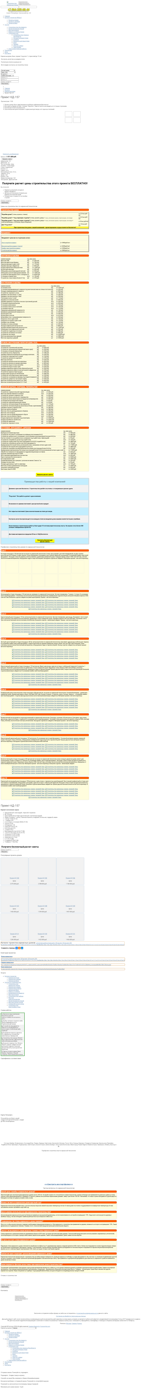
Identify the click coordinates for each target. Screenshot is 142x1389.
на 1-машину (5, 964)
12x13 (107, 944)
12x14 (111, 944)
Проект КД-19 (14, 934)
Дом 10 (4, 778)
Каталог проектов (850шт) (13, 1332)
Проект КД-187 (14, 906)
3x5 (39, 969)
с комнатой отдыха (16, 969)
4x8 (45, 964)
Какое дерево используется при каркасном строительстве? (26, 1212)
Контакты (8, 1365)
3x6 (41, 969)
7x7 (20, 944)
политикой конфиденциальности (87, 1313)
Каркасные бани (14, 981)
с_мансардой (40, 964)
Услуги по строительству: (13, 982)
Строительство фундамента (17, 1340)
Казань (79, 1323)
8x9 (40, 944)
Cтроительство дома (10, 210)
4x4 (43, 969)
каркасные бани (14, 990)
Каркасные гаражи (15, 979)
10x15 (88, 944)
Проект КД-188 (42, 906)
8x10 (43, 944)
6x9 (11, 944)
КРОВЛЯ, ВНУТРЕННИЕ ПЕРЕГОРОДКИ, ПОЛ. (19, 343)
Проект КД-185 (42, 878)
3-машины (19, 964)
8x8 (38, 944)
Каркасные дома (14, 978)
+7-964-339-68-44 (18, 9)
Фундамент (4, 74)
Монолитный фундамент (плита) (12, 246)
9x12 (63, 944)
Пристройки (16, 1359)
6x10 (14, 944)
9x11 (60, 944)
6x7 (7, 944)
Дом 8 (3, 735)
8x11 (46, 944)
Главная (7, 1331)
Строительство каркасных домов (14, 984)
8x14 (52, 944)
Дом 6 (3, 689)
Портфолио (8, 1362)
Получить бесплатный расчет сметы (44, 540)
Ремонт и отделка (14, 991)
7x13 (35, 944)
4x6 (23, 964)
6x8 (9, 944)
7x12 (32, 944)
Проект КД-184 (14, 878)
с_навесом (30, 964)
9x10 (57, 944)
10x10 (70, 944)
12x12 (103, 944)
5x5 (48, 964)
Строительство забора (16, 996)
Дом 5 (3, 663)
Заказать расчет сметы (45, 474)
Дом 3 (3, 614)
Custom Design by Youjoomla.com (39, 1326)
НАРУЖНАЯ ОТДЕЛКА (10, 256)
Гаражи (14, 1355)
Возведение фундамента (16, 993)
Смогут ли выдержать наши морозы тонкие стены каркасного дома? (30, 1230)
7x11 (29, 944)
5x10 (57, 964)
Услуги (7, 1339)
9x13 (66, 944)
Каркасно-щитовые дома (20, 1352)
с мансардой (5, 969)
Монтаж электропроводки (14, 998)
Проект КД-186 (70, 878)
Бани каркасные (6, 967)
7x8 (22, 944)
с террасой (25, 969)
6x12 (17, 944)
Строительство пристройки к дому (15, 1006)
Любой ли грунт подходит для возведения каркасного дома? (26, 1254)
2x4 (32, 969)
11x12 (96, 944)
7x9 (27, 944)
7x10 (24, 944)
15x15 (122, 944)
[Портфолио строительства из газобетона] (31, 1160)
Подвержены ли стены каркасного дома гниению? (22, 1221)
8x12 (49, 944)
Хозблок (15, 1351)
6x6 (5, 944)
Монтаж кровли (14, 994)
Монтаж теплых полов (16, 1002)
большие (108, 964)
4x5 (35, 964)
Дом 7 (3, 714)
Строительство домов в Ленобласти (24, 1348)
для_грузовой (92, 964)
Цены (6, 1363)
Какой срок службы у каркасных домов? (18, 1192)
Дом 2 (3, 591)
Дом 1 (3, 550)
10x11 (73, 944)
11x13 (100, 944)
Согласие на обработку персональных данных (71, 1316)
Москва (68, 1323)
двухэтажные (49, 943)
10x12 (77, 944)
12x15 (115, 944)
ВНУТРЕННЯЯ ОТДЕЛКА (10, 283)
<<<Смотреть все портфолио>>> (59, 1184)
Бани (14, 1354)
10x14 (85, 944)
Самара (74, 1323)
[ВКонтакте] (16, 948)
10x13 (81, 944)
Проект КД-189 (70, 906)
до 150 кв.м (64, 943)
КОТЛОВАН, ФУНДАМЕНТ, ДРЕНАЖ (16, 428)
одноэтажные (40, 943)
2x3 (30, 969)
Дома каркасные (6, 956)
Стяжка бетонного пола (16, 1004)
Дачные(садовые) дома (19, 1349)
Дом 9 (3, 756)
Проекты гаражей (14, 1335)
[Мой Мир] (22, 948)
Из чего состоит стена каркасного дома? (18, 1240)
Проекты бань (13, 1337)
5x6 (50, 964)
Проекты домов (13, 1334)
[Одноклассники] (19, 948)
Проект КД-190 (42, 934)
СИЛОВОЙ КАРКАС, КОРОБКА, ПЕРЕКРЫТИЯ (19, 387)
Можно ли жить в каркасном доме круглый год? (21, 1202)
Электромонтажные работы (17, 1360)
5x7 (52, 964)
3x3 (34, 969)
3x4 (37, 969)
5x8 (54, 964)
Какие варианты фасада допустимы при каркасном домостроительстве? (32, 1264)
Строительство (13, 1346)
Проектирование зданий (16, 1001)
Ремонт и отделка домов (16, 1345)
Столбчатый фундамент (9, 250)
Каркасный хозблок (15, 988)
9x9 (55, 944)
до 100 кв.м (56, 943)
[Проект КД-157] (68, 114)
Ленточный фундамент (9, 242)
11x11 (92, 944)
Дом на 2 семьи (17, 1357)
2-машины (12, 964)
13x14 (119, 944)
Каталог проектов (10, 976)
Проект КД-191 (70, 934)
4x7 (26, 964)
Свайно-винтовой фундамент (11, 248)
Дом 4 (3, 639)
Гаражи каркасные (7, 962)
